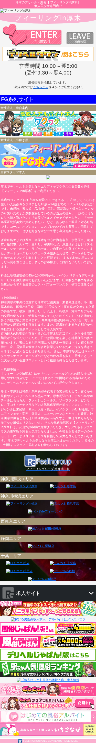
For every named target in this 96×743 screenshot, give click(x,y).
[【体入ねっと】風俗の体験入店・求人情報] (48, 680)
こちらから (40, 87)
